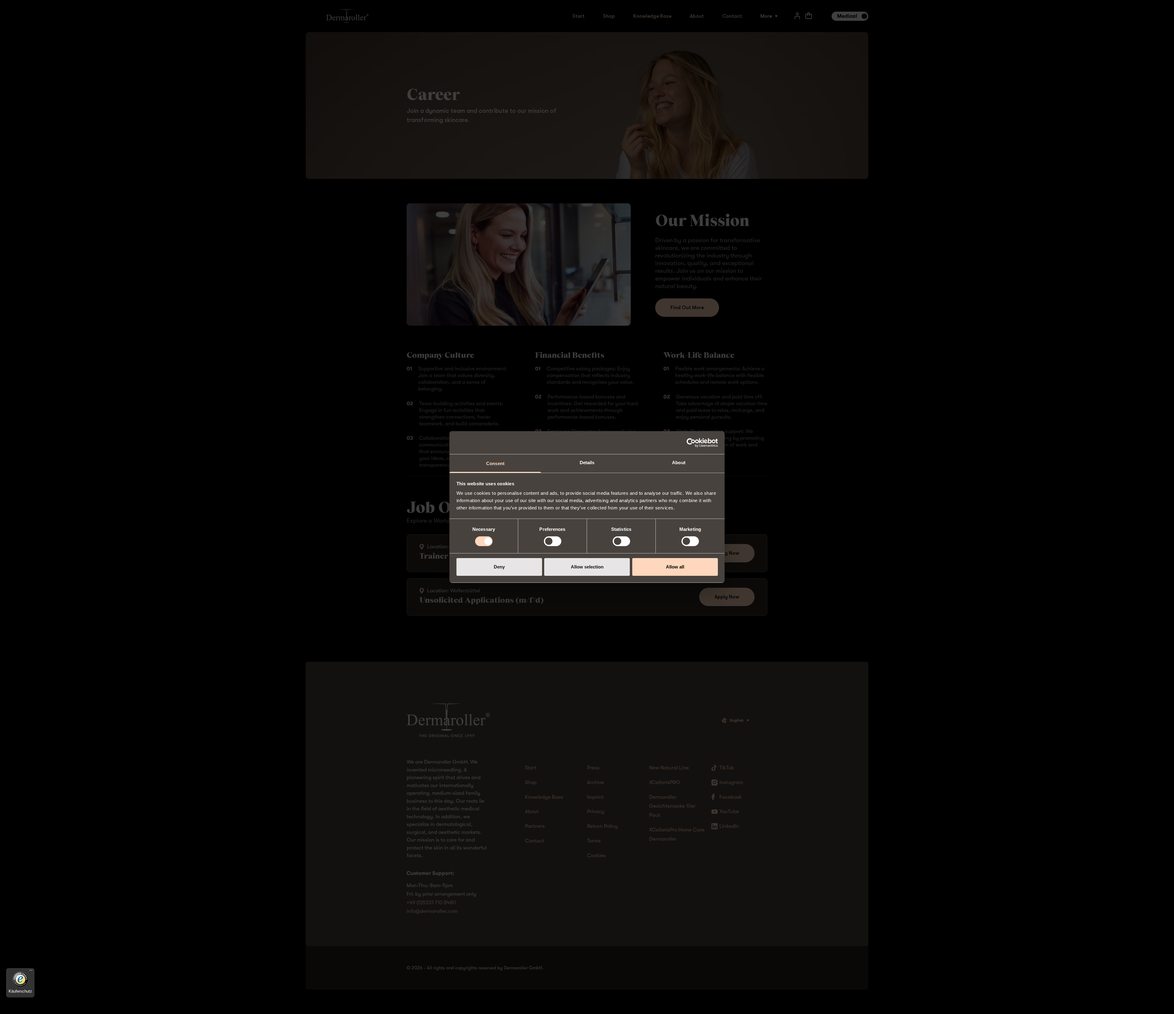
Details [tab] (587, 462)
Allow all (675, 566)
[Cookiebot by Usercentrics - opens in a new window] (691, 442)
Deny (499, 566)
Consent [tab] (495, 463)
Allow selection (587, 566)
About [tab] (678, 462)
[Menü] (31, 971)
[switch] (552, 541)
